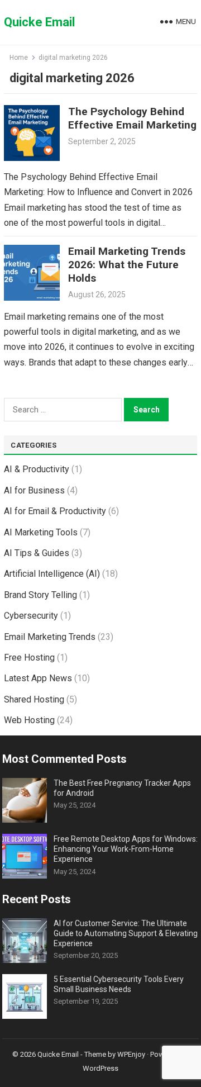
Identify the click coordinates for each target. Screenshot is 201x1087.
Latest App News (38, 678)
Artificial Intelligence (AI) (52, 573)
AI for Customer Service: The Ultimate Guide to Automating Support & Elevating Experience (126, 933)
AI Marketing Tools (41, 532)
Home (18, 57)
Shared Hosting (34, 699)
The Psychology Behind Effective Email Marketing (132, 118)
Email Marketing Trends (49, 637)
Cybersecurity (31, 615)
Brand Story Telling (40, 595)
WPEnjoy (131, 1054)
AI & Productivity (36, 469)
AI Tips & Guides (36, 553)
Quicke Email (39, 22)
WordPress (100, 1068)
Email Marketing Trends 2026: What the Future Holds (126, 264)
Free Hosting (29, 657)
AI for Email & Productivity (55, 511)
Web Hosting (29, 720)
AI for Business (34, 490)
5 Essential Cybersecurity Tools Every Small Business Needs (119, 984)
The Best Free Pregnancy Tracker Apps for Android (122, 788)
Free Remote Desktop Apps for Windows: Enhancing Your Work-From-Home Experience (126, 848)
